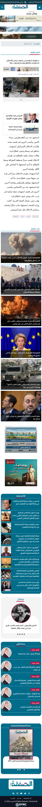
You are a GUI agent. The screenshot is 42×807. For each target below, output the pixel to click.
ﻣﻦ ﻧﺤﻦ (19, 798)
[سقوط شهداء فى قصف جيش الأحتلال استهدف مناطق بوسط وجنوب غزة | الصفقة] (20, 7)
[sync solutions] (21, 804)
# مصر (28, 216)
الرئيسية (37, 44)
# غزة (22, 216)
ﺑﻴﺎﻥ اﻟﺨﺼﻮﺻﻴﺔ (27, 798)
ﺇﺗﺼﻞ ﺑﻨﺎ (13, 798)
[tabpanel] (21, 618)
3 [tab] (19, 634)
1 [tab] (24, 634)
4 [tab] (17, 634)
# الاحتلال (35, 216)
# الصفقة (15, 216)
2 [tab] (22, 634)
